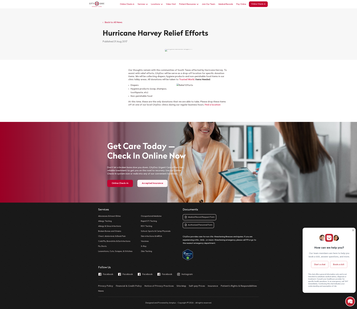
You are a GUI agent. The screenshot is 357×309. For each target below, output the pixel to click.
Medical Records (226, 4)
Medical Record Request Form (201, 217)
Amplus (172, 303)
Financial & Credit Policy (129, 286)
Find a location (212, 105)
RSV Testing (146, 226)
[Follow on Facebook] (105, 274)
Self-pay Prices (197, 286)
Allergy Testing (105, 221)
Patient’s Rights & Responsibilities (239, 286)
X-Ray (144, 246)
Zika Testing (146, 251)
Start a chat (319, 264)
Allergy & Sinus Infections (109, 226)
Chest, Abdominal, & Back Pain (112, 236)
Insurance (213, 286)
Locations (155, 4)
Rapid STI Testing (149, 221)
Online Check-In (120, 183)
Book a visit (338, 264)
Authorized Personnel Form (200, 225)
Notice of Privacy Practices (159, 286)
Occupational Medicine (151, 216)
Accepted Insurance (152, 183)
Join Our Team (208, 4)
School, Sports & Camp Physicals (156, 231)
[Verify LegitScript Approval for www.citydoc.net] (188, 260)
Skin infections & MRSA (151, 236)
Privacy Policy (105, 286)
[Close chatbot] (353, 230)
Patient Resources (187, 4)
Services (141, 4)
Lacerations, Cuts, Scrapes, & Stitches (115, 251)
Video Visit (171, 4)
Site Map (181, 286)
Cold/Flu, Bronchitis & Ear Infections (114, 241)
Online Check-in (127, 4)
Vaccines (145, 241)
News (101, 291)
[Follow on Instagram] (185, 274)
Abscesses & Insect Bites (109, 216)
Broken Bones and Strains (109, 231)
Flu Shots (102, 246)
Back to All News (113, 22)
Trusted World (186, 79)
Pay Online (241, 4)
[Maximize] (350, 302)
